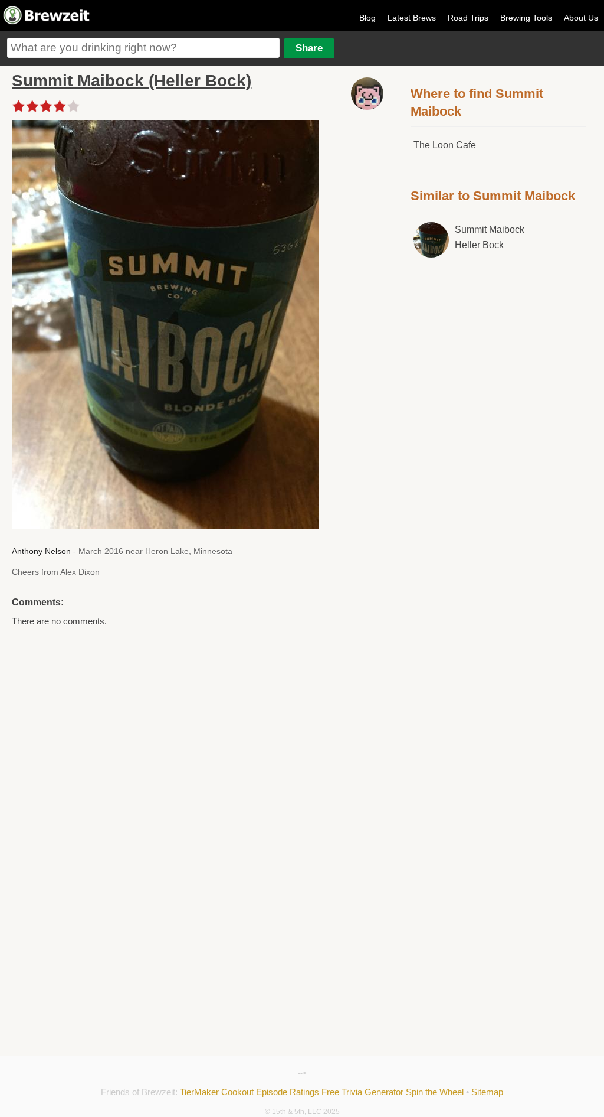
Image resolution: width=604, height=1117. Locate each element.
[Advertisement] (498, 468)
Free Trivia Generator (362, 1092)
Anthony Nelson (41, 551)
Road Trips (468, 17)
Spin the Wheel (435, 1092)
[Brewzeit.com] (47, 22)
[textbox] (143, 48)
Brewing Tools (526, 17)
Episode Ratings (287, 1092)
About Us (581, 17)
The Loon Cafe (444, 145)
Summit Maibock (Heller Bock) (131, 80)
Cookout (237, 1092)
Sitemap (487, 1092)
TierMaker (199, 1092)
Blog (367, 17)
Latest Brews (412, 17)
